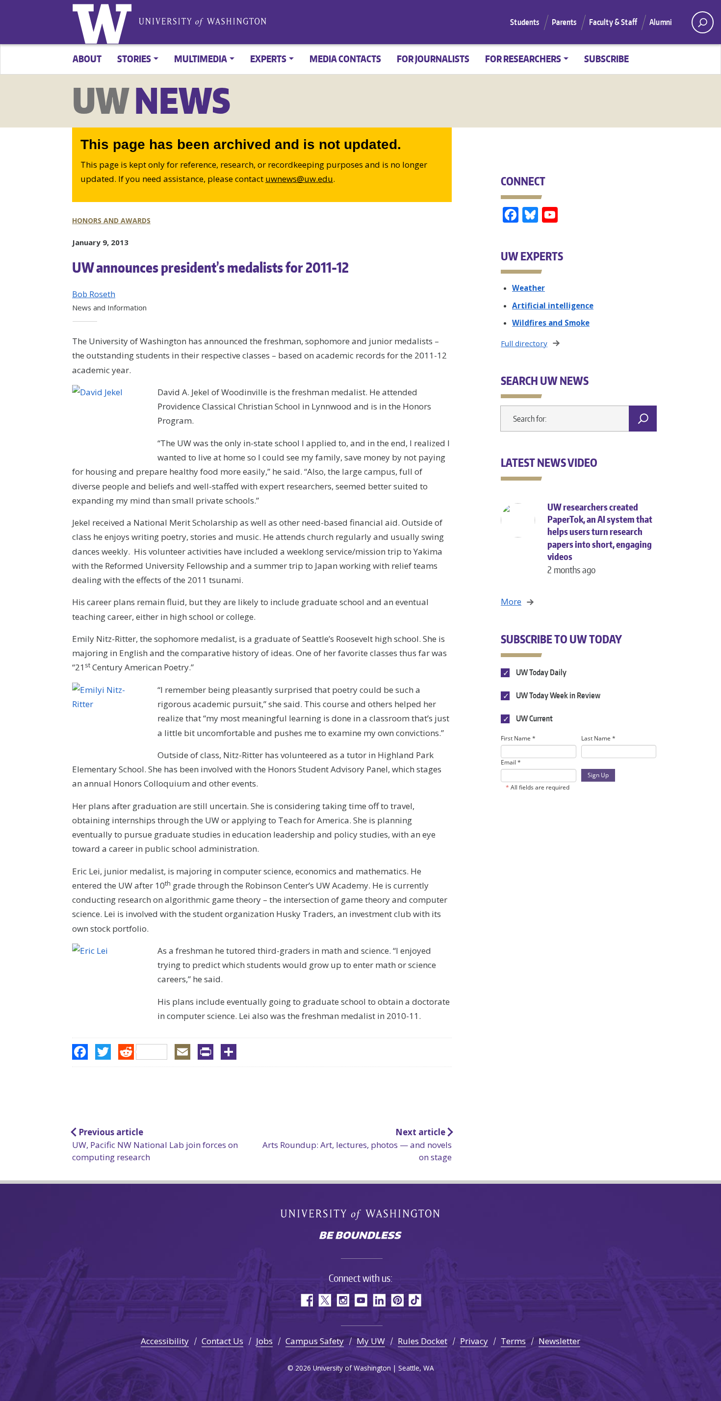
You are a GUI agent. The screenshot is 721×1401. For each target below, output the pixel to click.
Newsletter (559, 1341)
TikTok (415, 1300)
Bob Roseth (93, 294)
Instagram (342, 1300)
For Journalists (433, 58)
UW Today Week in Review (557, 695)
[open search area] (703, 22)
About (87, 58)
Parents (564, 22)
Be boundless (360, 1236)
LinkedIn (379, 1300)
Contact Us (222, 1341)
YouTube (360, 1300)
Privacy (474, 1341)
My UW (371, 1341)
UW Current (534, 718)
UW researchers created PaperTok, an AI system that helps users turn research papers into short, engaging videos (599, 538)
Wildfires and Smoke (551, 323)
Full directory (524, 343)
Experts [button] (268, 58)
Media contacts (345, 58)
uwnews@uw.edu (299, 178)
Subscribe (606, 58)
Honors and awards (111, 220)
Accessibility (165, 1341)
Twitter (324, 1300)
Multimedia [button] (200, 58)
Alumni (660, 22)
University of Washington (104, 22)
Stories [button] (134, 58)
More (511, 601)
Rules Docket (422, 1341)
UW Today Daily (540, 672)
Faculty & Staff (613, 22)
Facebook (306, 1300)
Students (524, 22)
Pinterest (397, 1300)
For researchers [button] (523, 58)
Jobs (264, 1341)
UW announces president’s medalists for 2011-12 (210, 267)
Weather (528, 288)
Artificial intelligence (552, 305)
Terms (513, 1341)
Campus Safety (314, 1341)
